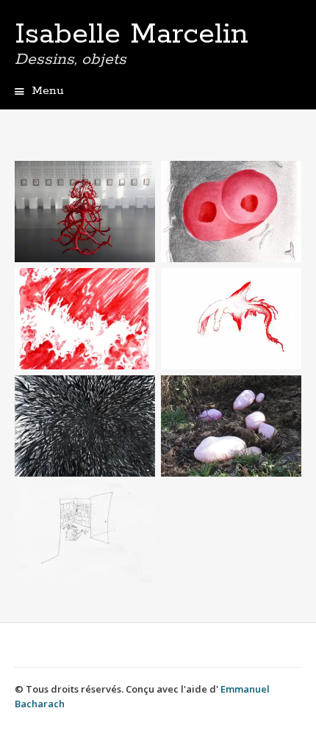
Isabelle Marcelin (131, 34)
